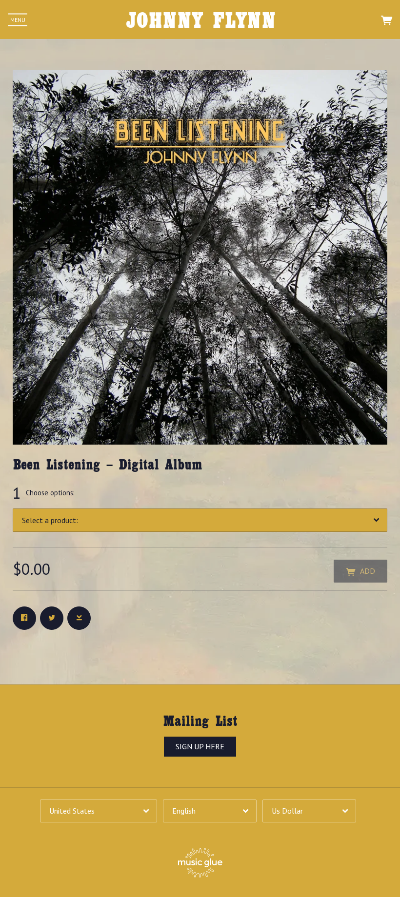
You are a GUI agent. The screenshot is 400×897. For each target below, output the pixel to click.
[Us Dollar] (309, 811)
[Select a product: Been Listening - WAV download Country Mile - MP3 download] (200, 519)
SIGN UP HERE (200, 746)
